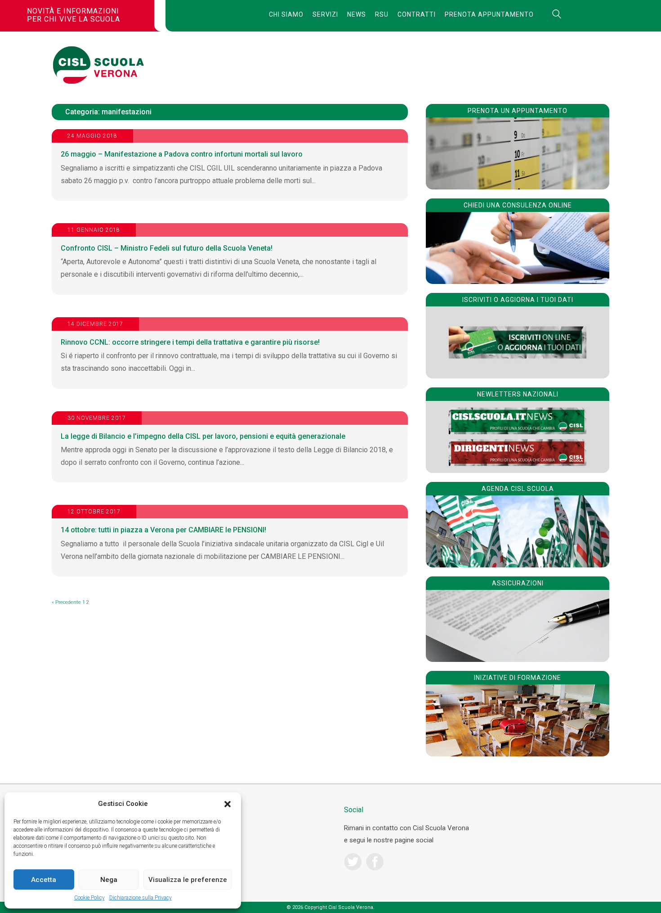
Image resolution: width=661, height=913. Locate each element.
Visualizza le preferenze (187, 880)
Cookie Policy (89, 898)
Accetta (43, 880)
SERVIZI (325, 14)
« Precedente (66, 602)
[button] (227, 804)
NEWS (356, 14)
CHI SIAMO (286, 14)
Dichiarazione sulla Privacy (140, 898)
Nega (108, 880)
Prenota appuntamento (489, 14)
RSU (382, 14)
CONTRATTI (416, 14)
